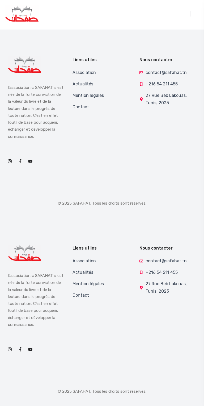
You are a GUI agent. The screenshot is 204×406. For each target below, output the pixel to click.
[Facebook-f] (20, 161)
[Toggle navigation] (187, 13)
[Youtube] (30, 161)
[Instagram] (10, 161)
